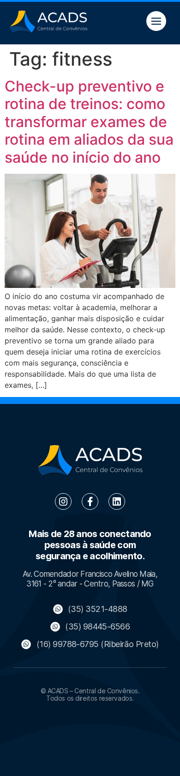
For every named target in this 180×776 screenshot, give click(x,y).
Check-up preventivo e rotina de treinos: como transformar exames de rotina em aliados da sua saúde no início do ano (89, 121)
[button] (156, 22)
